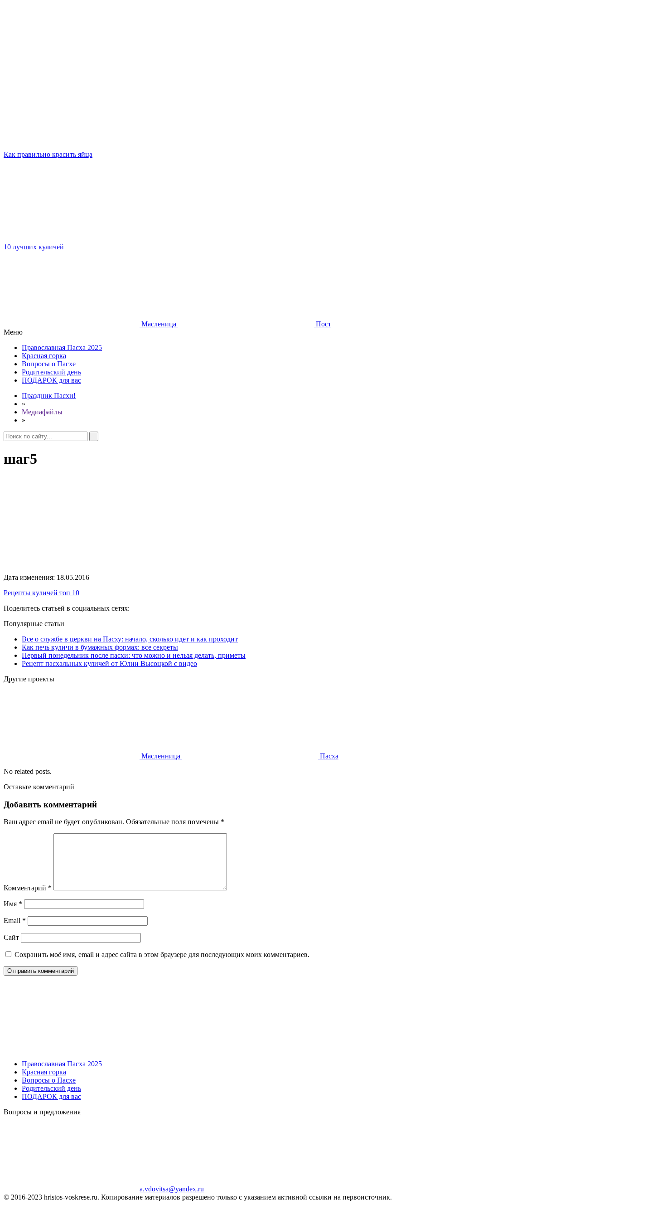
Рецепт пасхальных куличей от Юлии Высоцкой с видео (109, 663)
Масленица (159, 324)
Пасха (328, 756)
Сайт (11, 937)
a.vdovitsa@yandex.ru (172, 1189)
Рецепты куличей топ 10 (41, 593)
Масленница (161, 756)
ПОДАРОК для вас (51, 380)
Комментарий (28, 888)
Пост (322, 324)
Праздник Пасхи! (49, 395)
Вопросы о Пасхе (49, 364)
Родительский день (51, 372)
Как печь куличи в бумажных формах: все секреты (100, 647)
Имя (13, 904)
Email (15, 920)
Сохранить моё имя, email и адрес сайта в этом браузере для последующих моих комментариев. (161, 954)
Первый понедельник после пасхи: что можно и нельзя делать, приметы (134, 655)
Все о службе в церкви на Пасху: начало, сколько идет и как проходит (130, 639)
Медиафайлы (42, 412)
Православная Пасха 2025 (62, 347)
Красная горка (44, 356)
